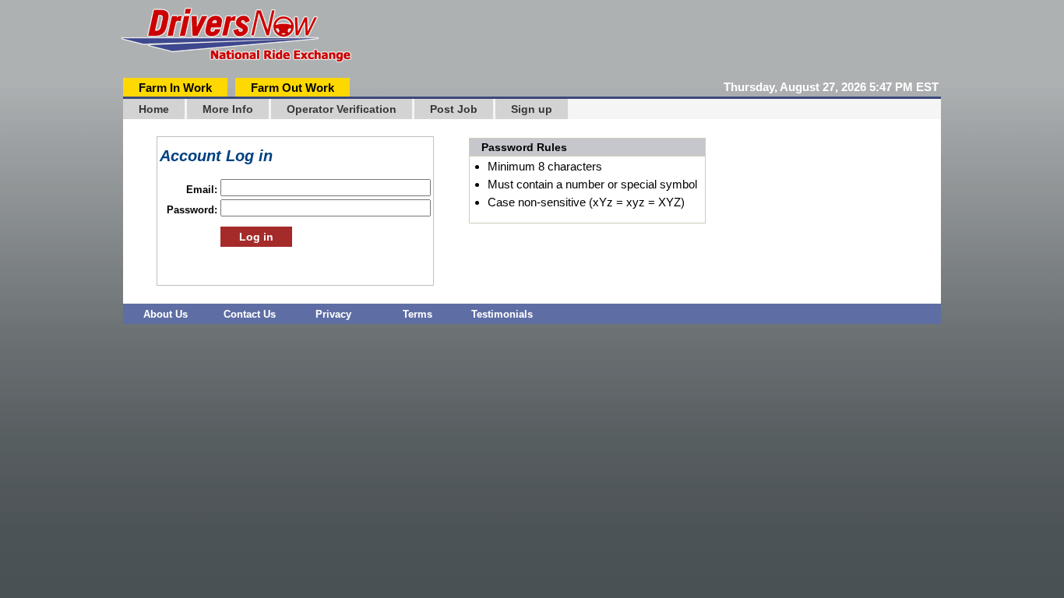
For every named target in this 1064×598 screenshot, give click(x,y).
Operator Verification (341, 109)
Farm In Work (175, 87)
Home (154, 109)
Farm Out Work (292, 87)
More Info (228, 109)
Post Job (453, 109)
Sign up (531, 109)
